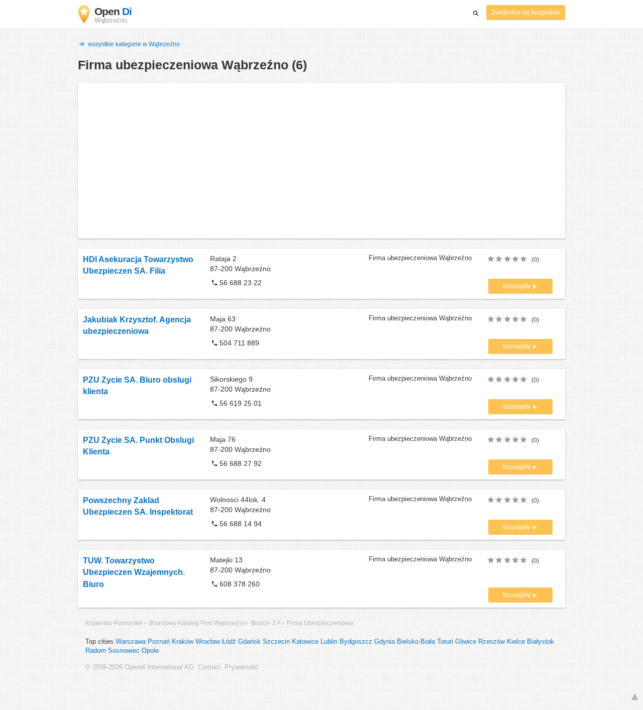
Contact (209, 667)
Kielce (516, 641)
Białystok (540, 641)
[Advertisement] (321, 160)
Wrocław (207, 641)
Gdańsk (249, 641)
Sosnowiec (124, 650)
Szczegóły (517, 286)
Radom (95, 650)
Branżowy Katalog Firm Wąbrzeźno (197, 623)
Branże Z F (266, 623)
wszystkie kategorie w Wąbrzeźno (133, 44)
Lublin (329, 641)
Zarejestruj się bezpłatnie (525, 12)
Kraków (182, 641)
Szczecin (276, 641)
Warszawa (131, 641)
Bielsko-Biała (416, 641)
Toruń (445, 641)
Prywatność (242, 667)
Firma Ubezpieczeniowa (320, 623)
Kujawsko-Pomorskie (114, 623)
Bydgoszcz (356, 641)
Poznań (159, 641)
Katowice (305, 641)
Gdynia (384, 641)
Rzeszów (491, 641)
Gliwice (465, 641)
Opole (150, 650)
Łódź (229, 641)
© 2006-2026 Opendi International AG (139, 667)
